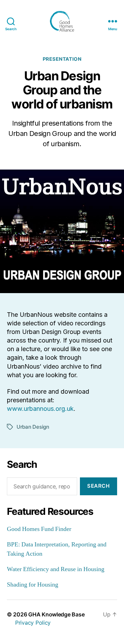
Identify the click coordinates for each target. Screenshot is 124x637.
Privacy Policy (33, 622)
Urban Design (33, 427)
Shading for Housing (32, 585)
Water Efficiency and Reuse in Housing (55, 569)
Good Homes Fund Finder (39, 529)
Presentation (62, 59)
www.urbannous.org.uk (40, 408)
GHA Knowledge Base (56, 614)
